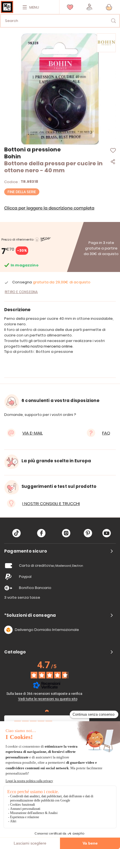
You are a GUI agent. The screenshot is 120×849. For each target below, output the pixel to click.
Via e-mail (32, 433)
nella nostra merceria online (47, 346)
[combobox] (60, 21)
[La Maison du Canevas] (7, 7)
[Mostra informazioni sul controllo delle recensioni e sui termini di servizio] (86, 693)
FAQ (106, 433)
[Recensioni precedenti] (47, 711)
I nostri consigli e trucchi (51, 503)
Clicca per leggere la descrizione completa (49, 208)
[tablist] (60, 551)
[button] (89, 7)
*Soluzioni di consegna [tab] (30, 615)
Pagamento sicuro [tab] (25, 551)
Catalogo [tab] (15, 652)
